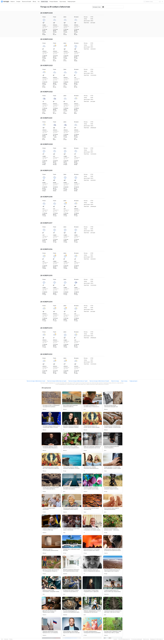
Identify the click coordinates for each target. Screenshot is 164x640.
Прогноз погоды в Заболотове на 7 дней (77, 381)
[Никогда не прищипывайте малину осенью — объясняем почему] (112, 524)
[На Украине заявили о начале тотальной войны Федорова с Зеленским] (51, 442)
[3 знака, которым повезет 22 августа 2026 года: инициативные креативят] (112, 586)
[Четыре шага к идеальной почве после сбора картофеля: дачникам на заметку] (51, 483)
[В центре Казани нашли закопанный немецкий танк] (112, 401)
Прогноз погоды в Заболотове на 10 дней (99, 381)
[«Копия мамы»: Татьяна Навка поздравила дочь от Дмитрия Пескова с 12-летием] (92, 586)
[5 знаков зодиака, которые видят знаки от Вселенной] (71, 524)
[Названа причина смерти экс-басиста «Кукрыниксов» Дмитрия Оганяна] (92, 565)
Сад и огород (124, 381)
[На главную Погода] (6, 1)
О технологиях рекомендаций (136, 639)
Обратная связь (146, 639)
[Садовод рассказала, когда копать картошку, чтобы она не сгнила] (112, 606)
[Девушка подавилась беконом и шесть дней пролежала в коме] (71, 565)
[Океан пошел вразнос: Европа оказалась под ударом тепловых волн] (71, 462)
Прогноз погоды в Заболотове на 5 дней (56, 381)
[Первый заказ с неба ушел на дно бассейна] (71, 544)
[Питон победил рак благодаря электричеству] (92, 503)
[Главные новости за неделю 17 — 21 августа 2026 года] (51, 524)
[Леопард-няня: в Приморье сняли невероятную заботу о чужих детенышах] (112, 627)
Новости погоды (115, 381)
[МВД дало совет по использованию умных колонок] (51, 544)
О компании (6, 639)
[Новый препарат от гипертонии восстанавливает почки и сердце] (112, 462)
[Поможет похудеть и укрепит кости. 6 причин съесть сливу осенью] (92, 483)
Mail (2, 639)
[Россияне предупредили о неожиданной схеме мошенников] (92, 627)
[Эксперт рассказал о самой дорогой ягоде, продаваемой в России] (71, 442)
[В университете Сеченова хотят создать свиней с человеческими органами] (112, 421)
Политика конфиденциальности (124, 639)
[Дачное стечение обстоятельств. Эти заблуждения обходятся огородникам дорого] (51, 565)
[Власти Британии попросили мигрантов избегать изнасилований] (71, 401)
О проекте (115, 639)
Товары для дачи (133, 381)
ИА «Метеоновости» (159, 639)
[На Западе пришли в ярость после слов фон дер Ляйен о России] (51, 421)
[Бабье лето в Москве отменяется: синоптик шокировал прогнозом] (92, 442)
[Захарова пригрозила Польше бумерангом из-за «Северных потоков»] (51, 627)
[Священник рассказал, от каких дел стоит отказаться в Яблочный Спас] (51, 462)
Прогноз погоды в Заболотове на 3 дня (36, 381)
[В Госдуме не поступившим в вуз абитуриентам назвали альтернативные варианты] (71, 483)
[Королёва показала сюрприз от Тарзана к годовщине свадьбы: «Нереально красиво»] (71, 421)
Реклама (10, 639)
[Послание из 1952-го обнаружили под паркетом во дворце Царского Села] (51, 401)
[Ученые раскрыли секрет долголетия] (51, 503)
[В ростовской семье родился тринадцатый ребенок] (112, 503)
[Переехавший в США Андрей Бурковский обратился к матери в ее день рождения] (71, 627)
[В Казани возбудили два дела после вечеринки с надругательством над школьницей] (112, 442)
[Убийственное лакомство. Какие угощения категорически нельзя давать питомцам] (112, 544)
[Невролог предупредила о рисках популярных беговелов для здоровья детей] (92, 606)
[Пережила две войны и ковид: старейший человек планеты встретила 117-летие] (71, 503)
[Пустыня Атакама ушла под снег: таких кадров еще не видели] (112, 565)
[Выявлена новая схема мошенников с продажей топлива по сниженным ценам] (51, 586)
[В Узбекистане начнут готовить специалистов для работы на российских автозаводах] (71, 586)
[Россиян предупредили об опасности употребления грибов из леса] (71, 606)
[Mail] (2, 1)
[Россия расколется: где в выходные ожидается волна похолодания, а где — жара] (112, 483)
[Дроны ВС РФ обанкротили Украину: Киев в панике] (51, 606)
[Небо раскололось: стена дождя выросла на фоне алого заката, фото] (92, 544)
